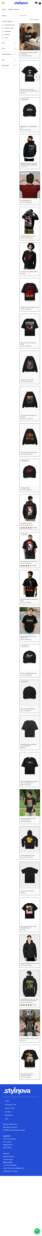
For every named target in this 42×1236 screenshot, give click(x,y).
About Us (6, 1153)
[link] (29, 528)
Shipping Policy (8, 1145)
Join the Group (8, 1159)
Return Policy (7, 1147)
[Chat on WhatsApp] (37, 1231)
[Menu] (3, 3)
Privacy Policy (7, 1142)
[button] (40, 3)
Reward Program (8, 1156)
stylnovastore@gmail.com (15, 1168)
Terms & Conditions (9, 1139)
